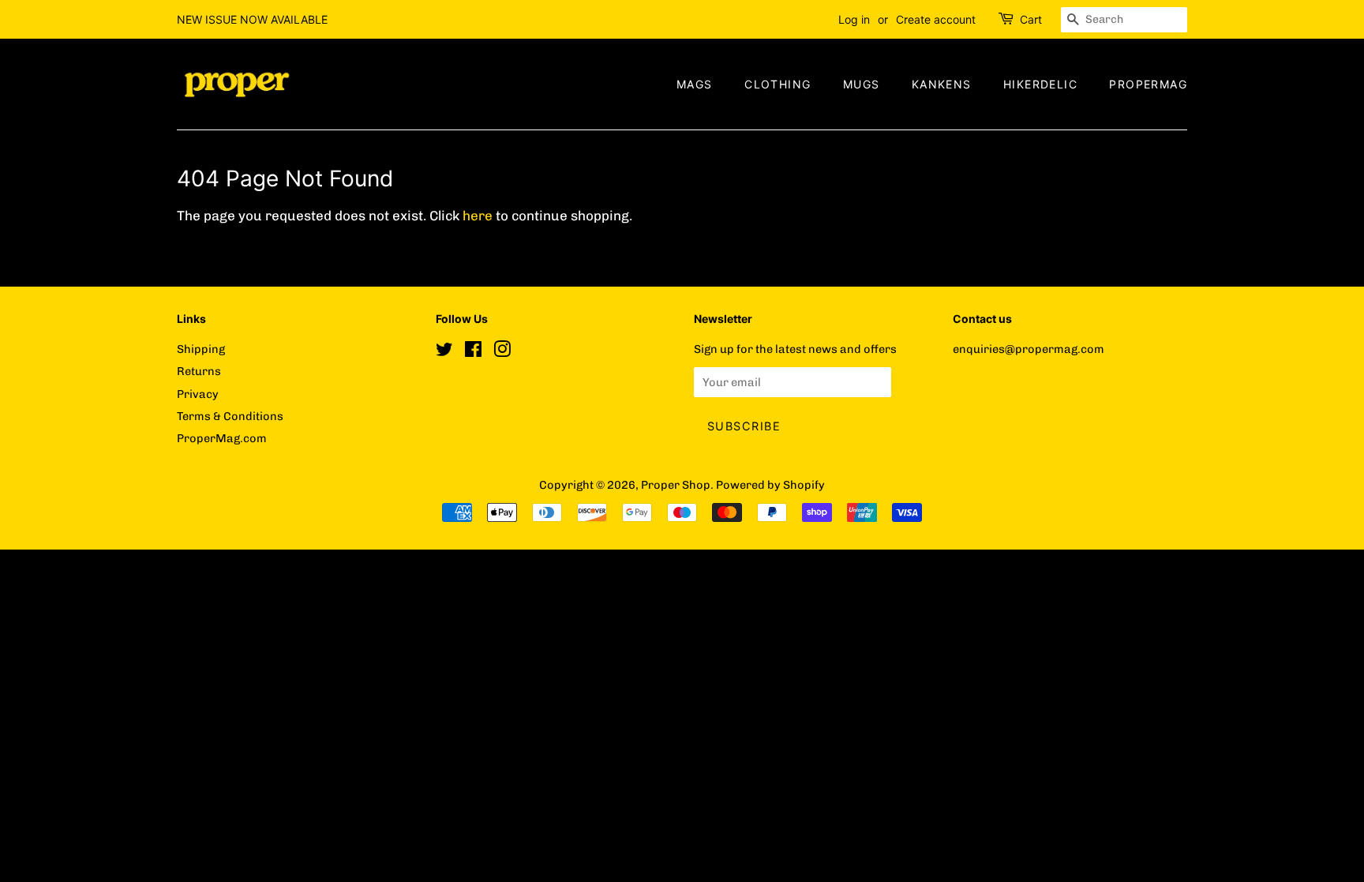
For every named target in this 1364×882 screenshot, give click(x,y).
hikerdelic (1040, 84)
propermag (1148, 84)
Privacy (198, 394)
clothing (777, 84)
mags (694, 84)
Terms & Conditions (230, 416)
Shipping (201, 349)
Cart (1031, 19)
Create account (936, 19)
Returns (199, 371)
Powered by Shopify (770, 485)
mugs (861, 84)
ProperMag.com (222, 438)
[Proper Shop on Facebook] (473, 352)
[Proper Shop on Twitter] (444, 352)
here (478, 215)
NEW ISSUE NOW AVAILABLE (252, 19)
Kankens (942, 84)
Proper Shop (675, 485)
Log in (854, 19)
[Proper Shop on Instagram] (502, 352)
